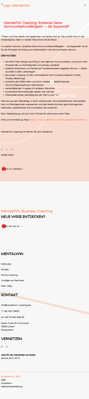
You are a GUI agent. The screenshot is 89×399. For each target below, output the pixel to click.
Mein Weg (6, 286)
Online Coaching (9, 275)
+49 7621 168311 (11, 311)
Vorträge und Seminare (12, 280)
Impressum (6, 383)
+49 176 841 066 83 (14, 317)
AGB (3, 380)
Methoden (6, 264)
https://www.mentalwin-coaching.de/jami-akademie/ (58, 119)
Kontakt (5, 269)
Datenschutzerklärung (11, 386)
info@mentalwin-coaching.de (16, 305)
